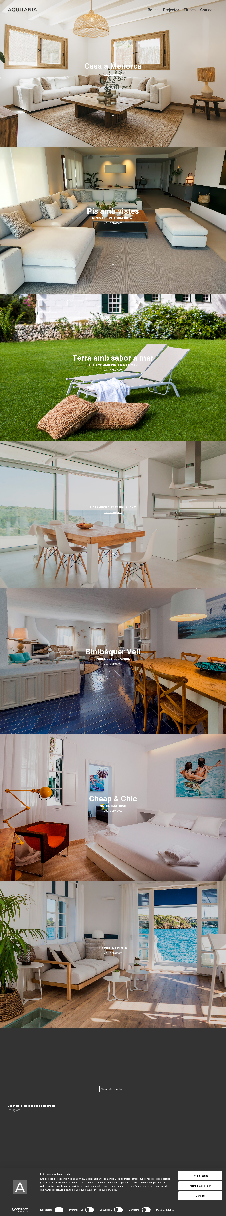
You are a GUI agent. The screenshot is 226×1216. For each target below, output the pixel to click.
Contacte (208, 10)
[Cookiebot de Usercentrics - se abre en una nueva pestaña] (19, 1210)
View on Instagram (112, 1119)
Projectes (171, 10)
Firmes (190, 10)
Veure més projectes (111, 1089)
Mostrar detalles (165, 1210)
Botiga (153, 10)
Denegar (200, 1195)
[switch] (89, 1209)
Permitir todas (200, 1175)
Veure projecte (113, 74)
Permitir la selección (200, 1186)
